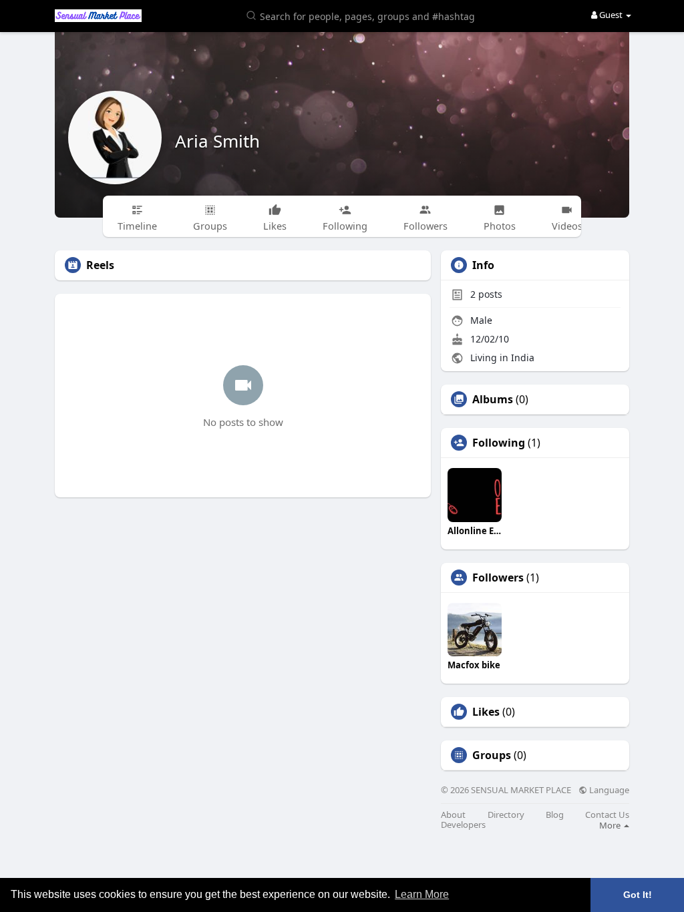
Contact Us (607, 815)
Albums (492, 399)
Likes (486, 711)
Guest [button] (611, 15)
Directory (506, 815)
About (453, 815)
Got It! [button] (637, 894)
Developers (463, 825)
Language (608, 790)
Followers (498, 577)
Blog (555, 815)
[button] (363, 15)
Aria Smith (217, 141)
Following (498, 442)
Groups (491, 755)
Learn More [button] (422, 894)
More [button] (611, 825)
